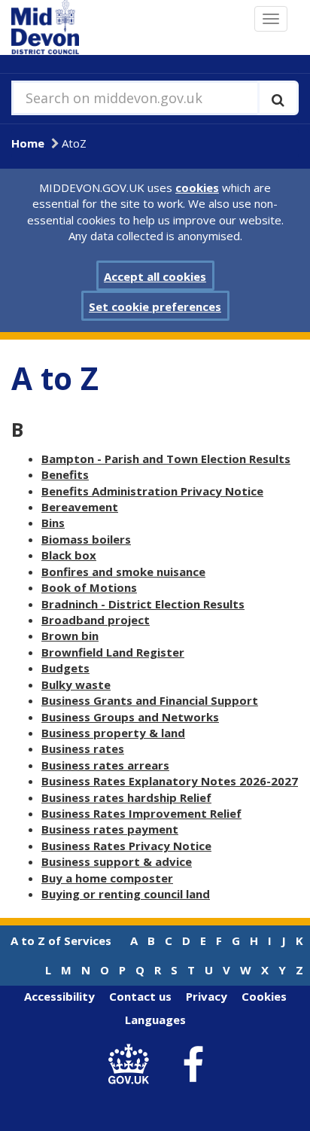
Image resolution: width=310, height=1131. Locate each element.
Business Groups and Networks (130, 716)
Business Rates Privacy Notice (126, 845)
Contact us (140, 996)
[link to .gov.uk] (132, 1065)
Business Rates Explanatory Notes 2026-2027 (169, 780)
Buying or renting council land (125, 893)
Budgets (65, 667)
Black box (68, 554)
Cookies (264, 996)
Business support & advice (116, 861)
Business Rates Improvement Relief (141, 813)
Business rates (82, 748)
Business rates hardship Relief (126, 797)
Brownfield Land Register (112, 652)
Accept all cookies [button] (155, 276)
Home (27, 143)
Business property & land (113, 732)
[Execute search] (278, 98)
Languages (155, 1019)
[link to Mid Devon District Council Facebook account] (193, 1064)
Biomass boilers (86, 539)
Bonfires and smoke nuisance (123, 571)
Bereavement (79, 506)
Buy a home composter (107, 878)
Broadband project (95, 619)
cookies (197, 187)
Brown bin (70, 635)
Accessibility (59, 996)
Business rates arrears (105, 765)
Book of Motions (89, 587)
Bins (53, 522)
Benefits (65, 474)
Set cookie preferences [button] (155, 306)
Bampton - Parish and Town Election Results (165, 458)
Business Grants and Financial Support (149, 700)
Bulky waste (76, 684)
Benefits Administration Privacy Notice (152, 490)
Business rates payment (109, 829)
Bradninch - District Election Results (143, 603)
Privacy (206, 996)
